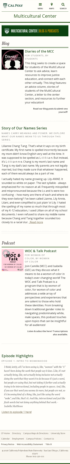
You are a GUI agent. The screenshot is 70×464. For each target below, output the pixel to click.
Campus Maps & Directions (35, 433)
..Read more (36, 222)
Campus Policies (33, 438)
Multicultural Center (35, 16)
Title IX (48, 444)
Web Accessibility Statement (30, 444)
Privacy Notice (7, 444)
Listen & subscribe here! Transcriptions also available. (47, 333)
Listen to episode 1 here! (17, 412)
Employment (18, 438)
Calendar (5, 438)
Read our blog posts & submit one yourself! (50, 110)
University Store (58, 433)
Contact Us (49, 438)
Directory (16, 433)
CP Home (5, 433)
